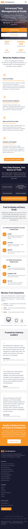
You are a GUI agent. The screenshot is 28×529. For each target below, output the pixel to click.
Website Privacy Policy (6, 521)
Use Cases (3, 490)
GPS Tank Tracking (5, 467)
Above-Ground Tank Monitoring (8, 465)
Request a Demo (14, 30)
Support (2, 494)
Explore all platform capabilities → (14, 159)
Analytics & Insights (5, 476)
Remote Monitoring (5, 480)
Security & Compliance (6, 492)
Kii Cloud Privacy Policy (18, 521)
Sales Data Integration (5, 478)
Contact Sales (14, 35)
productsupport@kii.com (8, 505)
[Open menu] (25, 2)
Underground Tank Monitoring (7, 463)
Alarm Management (5, 473)
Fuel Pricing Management (6, 474)
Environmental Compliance (6, 469)
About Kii (3, 487)
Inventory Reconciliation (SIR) (7, 471)
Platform (3, 489)
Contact (2, 496)
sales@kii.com (6, 503)
